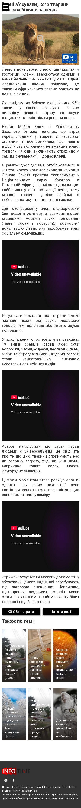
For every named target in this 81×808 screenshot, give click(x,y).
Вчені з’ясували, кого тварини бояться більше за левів (35, 7)
